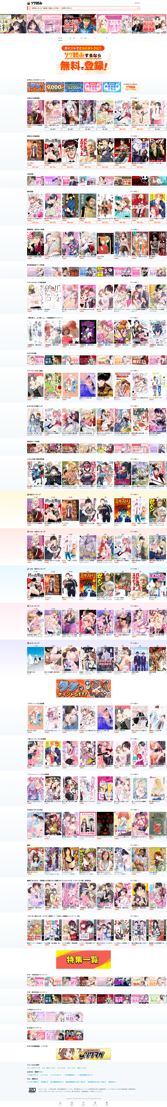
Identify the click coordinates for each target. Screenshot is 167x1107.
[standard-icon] (138, 8)
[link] (36, 87)
